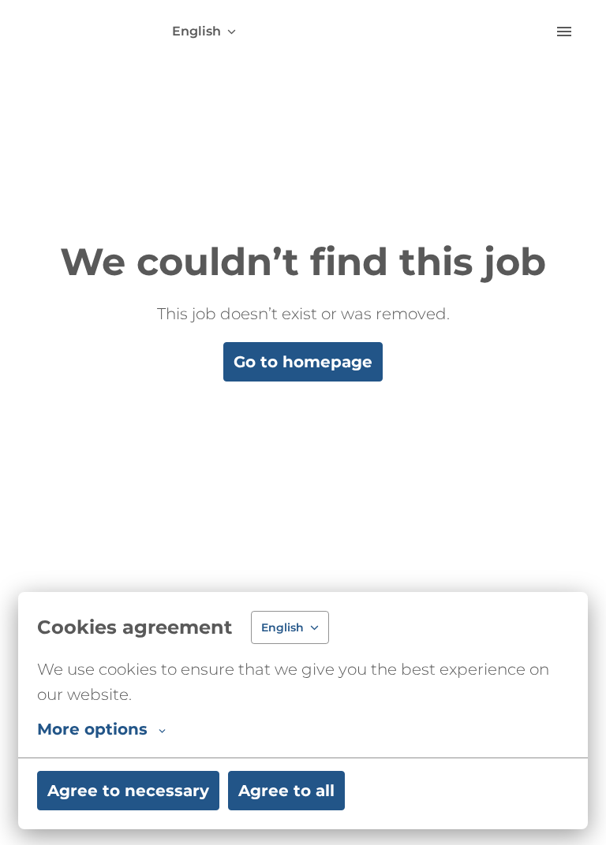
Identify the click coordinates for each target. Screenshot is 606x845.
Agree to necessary (128, 790)
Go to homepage (303, 361)
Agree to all (286, 790)
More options (92, 729)
